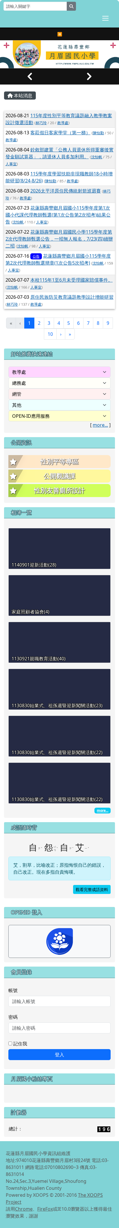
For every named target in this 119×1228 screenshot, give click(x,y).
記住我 (19, 1043)
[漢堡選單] (105, 18)
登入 (59, 1054)
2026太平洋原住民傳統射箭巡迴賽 (65, 191)
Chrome (24, 1209)
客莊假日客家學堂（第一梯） (60, 132)
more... (100, 425)
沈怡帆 (96, 157)
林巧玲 (41, 122)
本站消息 (22, 95)
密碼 (13, 1017)
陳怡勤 (98, 132)
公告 (36, 256)
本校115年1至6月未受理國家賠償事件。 (71, 280)
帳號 (13, 990)
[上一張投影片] (30, 76)
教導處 (62, 122)
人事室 (11, 163)
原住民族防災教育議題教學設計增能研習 (72, 297)
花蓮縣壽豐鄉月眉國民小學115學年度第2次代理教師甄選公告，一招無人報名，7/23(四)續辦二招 (59, 239)
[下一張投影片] (89, 76)
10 (50, 334)
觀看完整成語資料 (92, 889)
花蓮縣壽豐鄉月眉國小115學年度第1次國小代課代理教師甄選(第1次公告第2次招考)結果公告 (58, 215)
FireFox (45, 1209)
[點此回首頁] (59, 54)
